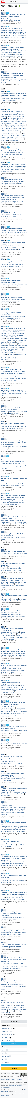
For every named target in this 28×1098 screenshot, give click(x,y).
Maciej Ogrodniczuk (12, 349)
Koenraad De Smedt (21, 354)
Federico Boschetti (11, 39)
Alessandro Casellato (6, 54)
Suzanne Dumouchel (6, 171)
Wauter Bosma (5, 568)
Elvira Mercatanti (5, 51)
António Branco (11, 335)
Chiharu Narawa (16, 653)
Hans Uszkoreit (13, 331)
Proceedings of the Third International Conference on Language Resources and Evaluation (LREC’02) (11, 993)
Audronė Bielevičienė (18, 333)
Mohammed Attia (5, 599)
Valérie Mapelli (23, 524)
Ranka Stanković (19, 139)
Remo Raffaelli (5, 715)
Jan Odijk (3, 349)
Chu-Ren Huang (19, 637)
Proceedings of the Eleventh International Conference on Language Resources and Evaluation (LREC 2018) (12, 206)
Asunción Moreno (20, 347)
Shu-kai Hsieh (15, 710)
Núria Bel (10, 333)
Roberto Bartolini (5, 214)
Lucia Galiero (4, 79)
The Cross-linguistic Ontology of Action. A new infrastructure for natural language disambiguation (13, 497)
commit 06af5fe (5, 1095)
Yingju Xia (11, 637)
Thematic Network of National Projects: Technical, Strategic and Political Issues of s (13, 959)
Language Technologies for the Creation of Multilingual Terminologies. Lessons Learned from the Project (13, 95)
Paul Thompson (13, 356)
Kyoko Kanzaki (18, 711)
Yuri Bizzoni (4, 392)
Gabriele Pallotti (5, 299)
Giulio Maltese (19, 897)
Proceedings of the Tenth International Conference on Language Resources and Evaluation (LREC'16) (11, 254)
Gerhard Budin (20, 335)
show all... (14, 1043)
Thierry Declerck (11, 118)
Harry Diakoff (22, 392)
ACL (3, 1059)
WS (3, 1053)
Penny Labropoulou (15, 461)
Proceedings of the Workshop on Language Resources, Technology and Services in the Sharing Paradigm (12, 527)
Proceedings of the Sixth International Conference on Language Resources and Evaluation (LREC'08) (11, 658)
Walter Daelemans (16, 337)
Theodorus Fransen (6, 132)
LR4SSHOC (5, 1056)
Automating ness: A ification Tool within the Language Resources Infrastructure (13, 16)
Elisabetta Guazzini (11, 986)
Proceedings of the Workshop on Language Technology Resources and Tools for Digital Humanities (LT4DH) (12, 235)
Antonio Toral (14, 599)
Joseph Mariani (10, 345)
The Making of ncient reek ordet (12, 390)
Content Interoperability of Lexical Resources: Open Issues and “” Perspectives (11, 913)
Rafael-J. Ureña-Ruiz (13, 135)
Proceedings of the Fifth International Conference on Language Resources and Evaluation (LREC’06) (14, 834)
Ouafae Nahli (4, 264)
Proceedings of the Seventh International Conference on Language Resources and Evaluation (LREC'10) (11, 604)
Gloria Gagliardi (10, 378)
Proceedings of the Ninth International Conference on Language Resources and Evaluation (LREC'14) (11, 289)
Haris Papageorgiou (20, 463)
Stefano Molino (21, 986)
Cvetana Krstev (5, 344)
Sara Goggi (14, 214)
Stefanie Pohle (10, 169)
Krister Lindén (13, 344)
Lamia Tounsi (22, 599)
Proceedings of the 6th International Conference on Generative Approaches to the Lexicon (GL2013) (13, 416)
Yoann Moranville (19, 169)
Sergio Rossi (10, 934)
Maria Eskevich (13, 154)
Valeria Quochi (5, 37)
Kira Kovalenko (18, 128)
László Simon (15, 123)
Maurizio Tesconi (19, 584)
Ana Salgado (18, 133)
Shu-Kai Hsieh (17, 570)
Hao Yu (14, 812)
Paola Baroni (20, 965)
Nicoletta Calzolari (5, 251)
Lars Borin (3, 335)
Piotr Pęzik (20, 349)
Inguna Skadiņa (11, 354)
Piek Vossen (4, 553)
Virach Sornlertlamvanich (7, 635)
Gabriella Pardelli (11, 216)
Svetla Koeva (11, 342)
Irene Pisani (13, 120)
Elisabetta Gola (5, 1007)
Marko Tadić (5, 356)
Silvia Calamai (8, 52)
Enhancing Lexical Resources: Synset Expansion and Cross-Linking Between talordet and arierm (12, 75)
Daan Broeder (4, 154)
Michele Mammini (5, 899)
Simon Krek (17, 121)
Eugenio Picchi (17, 828)
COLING (4, 1062)
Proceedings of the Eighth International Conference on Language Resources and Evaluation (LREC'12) (11, 472)
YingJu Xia (11, 692)
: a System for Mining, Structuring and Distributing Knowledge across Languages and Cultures (13, 704)
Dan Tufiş (20, 356)
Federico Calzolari (5, 826)
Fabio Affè (23, 299)
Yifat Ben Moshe (5, 127)
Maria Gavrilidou (5, 461)
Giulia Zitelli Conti (10, 56)
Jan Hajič (15, 340)
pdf (2, 71)
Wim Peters (4, 1011)
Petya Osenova (18, 137)
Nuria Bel (12, 777)
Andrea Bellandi (5, 120)
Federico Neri (20, 713)
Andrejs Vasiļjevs (13, 357)
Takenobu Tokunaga (6, 632)
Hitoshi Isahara (9, 711)
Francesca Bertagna (12, 763)
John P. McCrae (13, 114)
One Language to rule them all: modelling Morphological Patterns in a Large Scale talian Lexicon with (12, 197)
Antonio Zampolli (5, 1012)
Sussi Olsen (11, 121)
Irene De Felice (23, 284)
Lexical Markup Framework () (10, 841)
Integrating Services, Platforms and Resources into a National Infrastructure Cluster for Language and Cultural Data (13, 30)
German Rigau (12, 553)
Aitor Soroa (4, 567)
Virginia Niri (16, 54)
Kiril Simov (10, 137)
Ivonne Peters (22, 1009)
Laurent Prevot (20, 812)
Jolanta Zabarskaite (6, 359)
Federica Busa (10, 1005)
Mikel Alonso (11, 133)
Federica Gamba (5, 98)
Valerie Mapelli (4, 468)
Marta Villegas (18, 1011)
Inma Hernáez (22, 340)
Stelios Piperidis (5, 351)
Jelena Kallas (11, 130)
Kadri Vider (21, 357)
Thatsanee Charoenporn (7, 809)
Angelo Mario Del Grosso (11, 81)
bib (4, 12)
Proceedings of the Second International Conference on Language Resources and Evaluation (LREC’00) (11, 1016)
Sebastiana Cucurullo (7, 828)
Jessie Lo (9, 570)
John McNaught (19, 345)
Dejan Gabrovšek (13, 140)
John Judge (4, 342)
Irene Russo (20, 247)
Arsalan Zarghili (19, 266)
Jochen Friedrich (10, 897)
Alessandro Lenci (17, 917)
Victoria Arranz (20, 466)
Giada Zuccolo (19, 56)
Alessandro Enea (17, 829)
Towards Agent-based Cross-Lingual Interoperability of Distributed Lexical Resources (12, 757)
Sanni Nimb (21, 114)
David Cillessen (16, 132)
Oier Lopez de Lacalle (21, 567)
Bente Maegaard (11, 965)
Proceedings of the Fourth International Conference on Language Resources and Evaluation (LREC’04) (11, 922)
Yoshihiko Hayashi (13, 614)
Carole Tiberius (10, 125)
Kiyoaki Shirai (10, 639)
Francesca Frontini (20, 35)
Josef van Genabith (7, 340)
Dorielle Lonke (9, 128)
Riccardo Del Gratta (22, 39)
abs (7, 12)
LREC (3, 1050)
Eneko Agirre (20, 553)
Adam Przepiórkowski (15, 351)
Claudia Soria (21, 249)
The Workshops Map (8, 213)
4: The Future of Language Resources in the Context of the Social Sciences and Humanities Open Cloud (12, 150)
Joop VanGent (5, 716)
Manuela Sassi (23, 826)
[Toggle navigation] (25, 1)
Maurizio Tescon (22, 715)
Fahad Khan (12, 37)
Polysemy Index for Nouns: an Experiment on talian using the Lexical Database (14, 312)
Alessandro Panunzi (12, 380)
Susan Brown (15, 377)
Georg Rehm (4, 331)
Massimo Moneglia (6, 377)
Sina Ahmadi (4, 114)
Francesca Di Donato (6, 168)
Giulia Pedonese (5, 34)
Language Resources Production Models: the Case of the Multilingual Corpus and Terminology (14, 858)
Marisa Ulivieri (20, 899)
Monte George (19, 777)
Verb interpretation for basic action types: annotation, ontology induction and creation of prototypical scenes (13, 442)
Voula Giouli (9, 863)
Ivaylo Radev (10, 139)
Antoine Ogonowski (12, 1009)
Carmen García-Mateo (21, 338)
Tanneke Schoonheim (20, 125)
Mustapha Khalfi (5, 268)
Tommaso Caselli (5, 670)
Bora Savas (4, 614)
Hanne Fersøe (4, 948)
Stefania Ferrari (15, 301)
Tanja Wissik (19, 118)
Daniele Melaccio (5, 20)
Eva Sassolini (14, 826)
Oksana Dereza (19, 130)
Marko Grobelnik (10, 338)
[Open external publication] (2, 13)
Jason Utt (17, 318)
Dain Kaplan (16, 632)
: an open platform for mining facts (13, 551)
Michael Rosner (13, 352)
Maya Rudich (14, 127)
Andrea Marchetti (15, 792)
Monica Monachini (15, 20)
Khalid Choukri (18, 482)
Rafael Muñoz (12, 743)
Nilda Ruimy (4, 984)
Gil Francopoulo (11, 466)
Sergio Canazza (17, 52)
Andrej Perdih (4, 140)
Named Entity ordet (7, 742)
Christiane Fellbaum (6, 710)
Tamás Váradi (7, 123)
